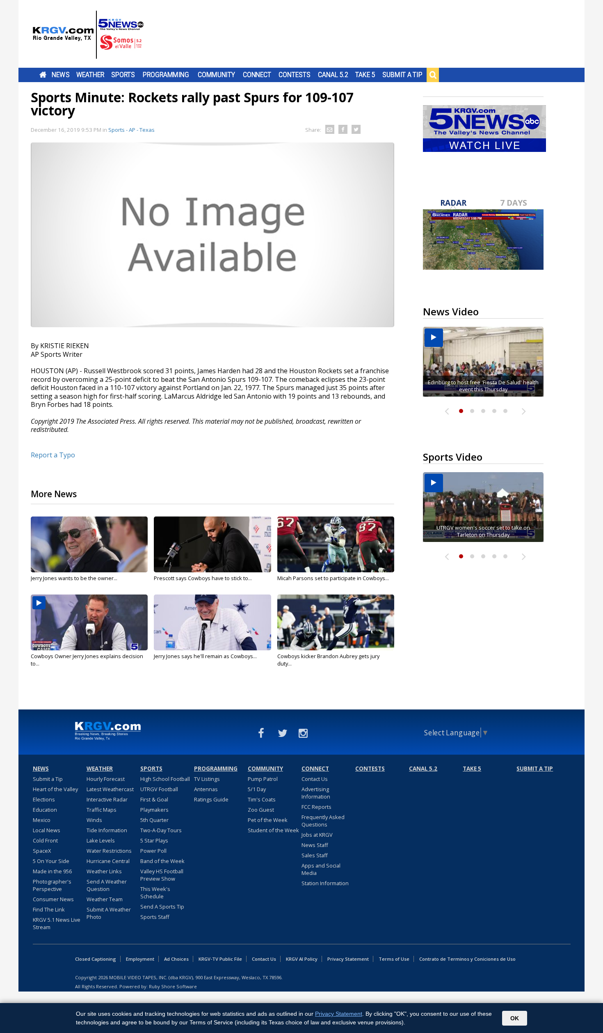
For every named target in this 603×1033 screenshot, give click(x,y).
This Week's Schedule (155, 892)
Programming (166, 75)
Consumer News (53, 899)
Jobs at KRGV (317, 834)
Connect (257, 75)
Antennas (206, 789)
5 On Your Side (51, 861)
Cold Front (45, 840)
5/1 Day (257, 789)
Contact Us (315, 779)
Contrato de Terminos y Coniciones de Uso (467, 959)
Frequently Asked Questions (323, 820)
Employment (140, 959)
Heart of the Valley (55, 789)
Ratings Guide (211, 799)
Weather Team (105, 899)
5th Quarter (154, 820)
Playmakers (154, 809)
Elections (44, 799)
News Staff (315, 845)
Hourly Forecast (106, 779)
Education (45, 809)
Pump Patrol (263, 779)
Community (216, 75)
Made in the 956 (52, 871)
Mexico (41, 820)
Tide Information (107, 830)
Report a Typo (53, 454)
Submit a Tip (402, 75)
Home (42, 75)
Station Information (325, 883)
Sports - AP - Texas (131, 129)
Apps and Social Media (321, 869)
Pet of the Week (268, 820)
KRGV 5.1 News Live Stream (56, 923)
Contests (294, 75)
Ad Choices (176, 959)
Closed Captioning (95, 959)
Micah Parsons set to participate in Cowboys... (333, 578)
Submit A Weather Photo (109, 913)
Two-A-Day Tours (161, 830)
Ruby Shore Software (173, 986)
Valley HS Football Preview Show (161, 875)
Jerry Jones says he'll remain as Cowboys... (205, 656)
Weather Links (104, 871)
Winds (94, 820)
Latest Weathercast (110, 789)
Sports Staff (154, 917)
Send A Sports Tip (162, 906)
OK (514, 1018)
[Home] (88, 35)
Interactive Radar (107, 799)
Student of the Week (273, 830)
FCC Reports (316, 806)
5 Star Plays (154, 840)
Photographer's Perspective (52, 885)
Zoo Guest (261, 809)
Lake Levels (101, 840)
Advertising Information (316, 792)
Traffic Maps (101, 809)
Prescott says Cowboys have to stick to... (203, 578)
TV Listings (207, 779)
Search (432, 75)
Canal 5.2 (333, 75)
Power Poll (153, 850)
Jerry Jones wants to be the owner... (74, 578)
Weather (90, 75)
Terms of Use (394, 959)
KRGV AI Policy (301, 959)
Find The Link (49, 909)
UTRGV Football (159, 789)
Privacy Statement (348, 959)
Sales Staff (315, 855)
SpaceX (42, 850)
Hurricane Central (108, 861)
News (60, 75)
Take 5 (365, 75)
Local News (46, 830)
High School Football (165, 779)
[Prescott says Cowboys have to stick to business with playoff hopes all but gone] (212, 544)
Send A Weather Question (107, 885)
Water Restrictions (109, 850)
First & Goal (154, 799)
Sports (123, 75)
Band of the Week (162, 861)
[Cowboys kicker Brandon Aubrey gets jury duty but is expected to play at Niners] (335, 622)
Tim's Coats (262, 799)
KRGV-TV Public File (220, 959)
